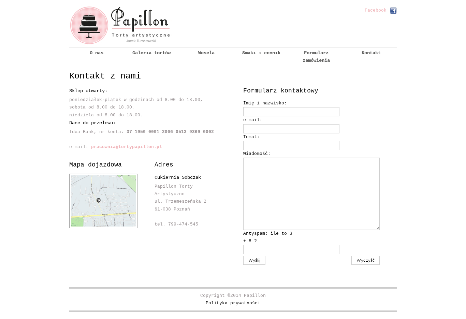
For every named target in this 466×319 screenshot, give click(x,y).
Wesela (206, 53)
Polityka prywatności (233, 303)
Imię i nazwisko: (265, 103)
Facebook (376, 10)
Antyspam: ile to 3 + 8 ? (267, 237)
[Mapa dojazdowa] (103, 227)
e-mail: (252, 119)
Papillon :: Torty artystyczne (120, 25)
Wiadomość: (257, 153)
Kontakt (371, 53)
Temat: (251, 137)
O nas (96, 53)
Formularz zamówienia (316, 56)
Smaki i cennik (261, 53)
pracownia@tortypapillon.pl (126, 146)
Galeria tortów (151, 53)
